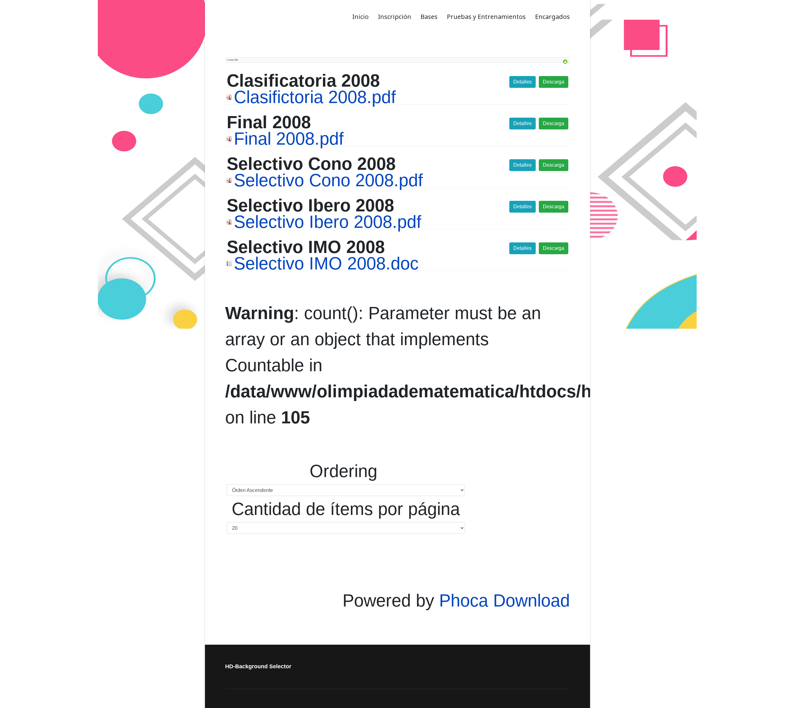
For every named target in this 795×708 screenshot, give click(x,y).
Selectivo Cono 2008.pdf (328, 180)
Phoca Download (504, 600)
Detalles (522, 81)
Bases (429, 17)
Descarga (553, 81)
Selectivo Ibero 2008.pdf (327, 222)
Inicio (360, 17)
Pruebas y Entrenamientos (486, 17)
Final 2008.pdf (289, 138)
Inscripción (394, 17)
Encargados (552, 17)
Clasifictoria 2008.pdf (315, 97)
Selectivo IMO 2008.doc (326, 263)
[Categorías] (565, 61)
